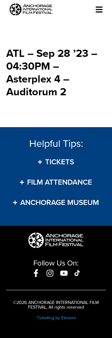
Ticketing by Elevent (56, 317)
